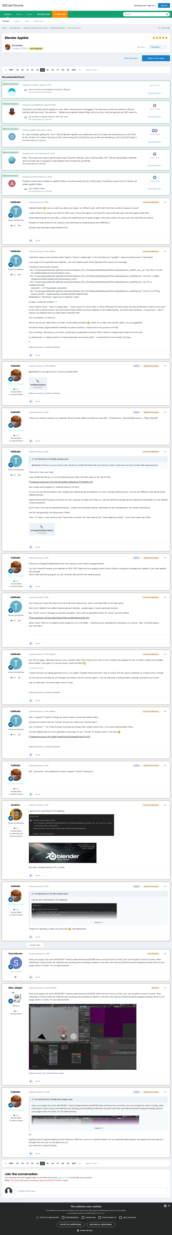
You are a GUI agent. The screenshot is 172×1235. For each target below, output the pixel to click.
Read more (100, 1213)
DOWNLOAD (59, 14)
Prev (11, 70)
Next (74, 70)
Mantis (29, 14)
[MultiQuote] (31, 241)
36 (52, 70)
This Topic (156, 14)
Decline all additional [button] (101, 1224)
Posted (38, 202)
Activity (19, 14)
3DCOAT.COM (43, 14)
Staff (27, 21)
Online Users (39, 21)
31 (27, 70)
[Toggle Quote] (33, 459)
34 (42, 70)
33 (37, 70)
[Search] (167, 14)
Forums (5, 21)
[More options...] (165, 202)
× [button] (169, 1206)
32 (32, 70)
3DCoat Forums (12, 5)
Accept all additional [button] (70, 1224)
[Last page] (80, 70)
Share (142, 47)
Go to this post (154, 93)
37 (58, 70)
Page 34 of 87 (91, 70)
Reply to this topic (156, 58)
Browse (7, 14)
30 (22, 70)
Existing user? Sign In (144, 5)
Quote (37, 240)
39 (68, 70)
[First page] (5, 70)
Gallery (17, 21)
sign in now (63, 1177)
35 (47, 70)
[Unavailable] (61, 482)
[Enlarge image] (71, 825)
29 (17, 70)
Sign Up (164, 5)
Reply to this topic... (28, 1191)
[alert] (86, 1219)
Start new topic (131, 58)
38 (63, 70)
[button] (86, 1230)
